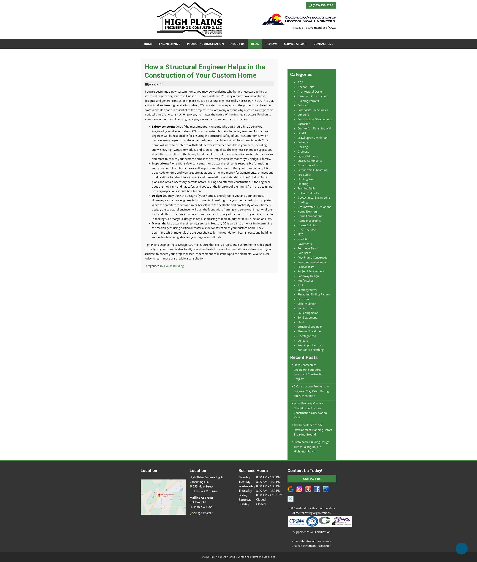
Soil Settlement (307, 317)
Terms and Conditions (263, 556)
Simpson (303, 299)
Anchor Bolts (306, 87)
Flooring (303, 184)
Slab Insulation (307, 303)
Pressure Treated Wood (312, 262)
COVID (302, 133)
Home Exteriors (308, 211)
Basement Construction (313, 96)
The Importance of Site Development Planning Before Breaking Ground (313, 429)
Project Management (311, 271)
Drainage (303, 151)
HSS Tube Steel (307, 230)
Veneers (303, 340)
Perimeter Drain (308, 248)
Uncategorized (307, 336)
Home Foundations (310, 216)
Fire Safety (304, 174)
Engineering (168, 44)
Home (148, 44)
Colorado (303, 105)
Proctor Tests (306, 267)
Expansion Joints (308, 165)
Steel (301, 322)
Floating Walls (306, 179)
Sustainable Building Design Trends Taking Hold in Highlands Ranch (311, 446)
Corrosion (304, 124)
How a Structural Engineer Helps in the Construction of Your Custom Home (204, 71)
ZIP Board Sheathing (311, 350)
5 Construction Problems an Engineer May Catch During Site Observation (312, 391)
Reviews (271, 44)
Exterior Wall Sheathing (312, 170)
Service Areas (294, 44)
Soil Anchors (306, 308)
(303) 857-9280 (322, 5)
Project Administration (205, 44)
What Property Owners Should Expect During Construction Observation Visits (310, 410)
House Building (174, 266)
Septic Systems (307, 290)
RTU (300, 285)
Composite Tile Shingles (313, 110)
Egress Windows (308, 156)
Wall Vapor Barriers (310, 345)
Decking (303, 147)
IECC (300, 234)
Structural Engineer (310, 326)
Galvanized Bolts (308, 193)
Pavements (305, 244)
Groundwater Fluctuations (314, 207)
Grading (303, 202)
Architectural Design (310, 91)
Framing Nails (306, 188)
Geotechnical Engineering (314, 197)
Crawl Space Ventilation (313, 138)
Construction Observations (315, 119)
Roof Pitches (305, 280)
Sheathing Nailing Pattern (314, 294)
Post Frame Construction (313, 257)
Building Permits (308, 101)
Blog (255, 44)
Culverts (303, 142)
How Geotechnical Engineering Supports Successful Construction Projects (309, 372)
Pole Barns (304, 253)
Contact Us (322, 44)
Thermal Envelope (309, 331)
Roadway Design (308, 276)
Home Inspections (309, 220)
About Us (237, 44)
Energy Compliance (310, 160)
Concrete (303, 114)
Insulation (304, 239)
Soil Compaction (308, 313)
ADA (300, 82)
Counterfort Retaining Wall (314, 128)
